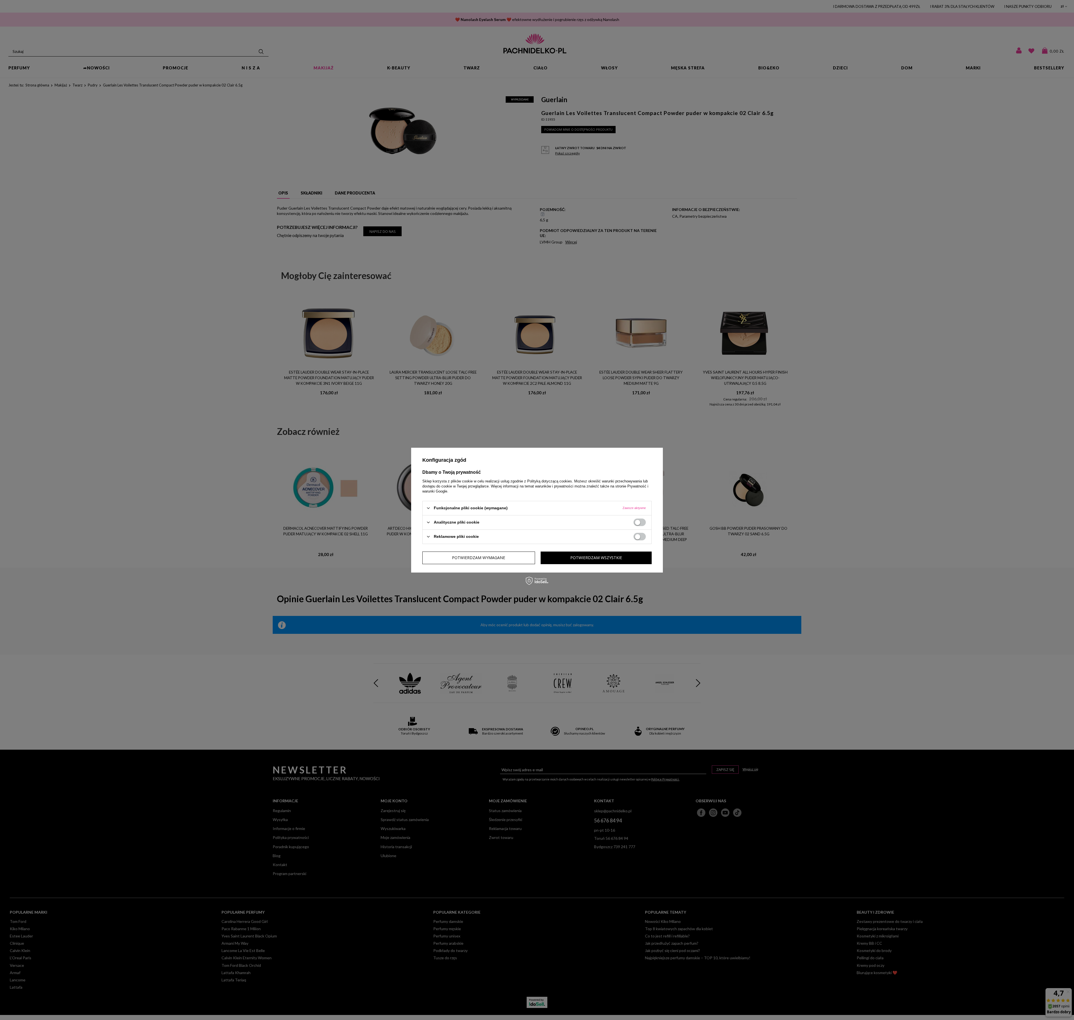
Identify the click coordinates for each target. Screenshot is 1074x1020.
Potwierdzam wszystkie (596, 557)
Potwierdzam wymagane (478, 557)
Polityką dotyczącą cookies (549, 481)
